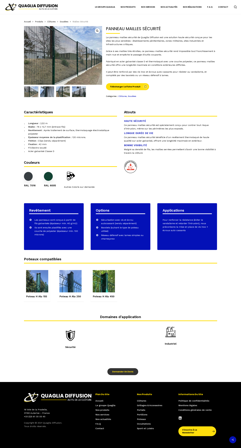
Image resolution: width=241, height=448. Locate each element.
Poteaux (141, 419)
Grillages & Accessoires (149, 405)
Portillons (142, 414)
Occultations (144, 423)
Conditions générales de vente (195, 410)
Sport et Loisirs (145, 428)
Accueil (27, 21)
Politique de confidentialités (193, 400)
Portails (141, 410)
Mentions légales (187, 405)
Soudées (64, 21)
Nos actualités (103, 419)
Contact (99, 428)
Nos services (102, 414)
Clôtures (51, 21)
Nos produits (102, 410)
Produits (39, 21)
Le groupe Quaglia (105, 405)
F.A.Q (98, 423)
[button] (97, 30)
